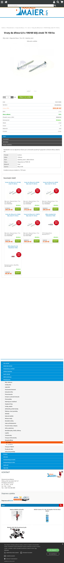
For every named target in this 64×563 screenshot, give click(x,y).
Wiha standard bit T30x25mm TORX (50, 215)
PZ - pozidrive (9, 444)
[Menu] (2, 2)
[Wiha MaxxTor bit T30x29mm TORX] (13, 256)
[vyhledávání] (58, 2)
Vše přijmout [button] (53, 550)
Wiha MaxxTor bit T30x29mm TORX (13, 246)
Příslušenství (6, 379)
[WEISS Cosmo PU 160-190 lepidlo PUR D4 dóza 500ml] (47, 517)
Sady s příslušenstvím (10, 423)
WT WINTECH (58, 105)
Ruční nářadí (6, 374)
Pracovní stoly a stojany (11, 425)
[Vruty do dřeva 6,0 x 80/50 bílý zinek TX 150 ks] (50, 193)
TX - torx (8, 442)
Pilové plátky (8, 399)
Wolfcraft (5, 465)
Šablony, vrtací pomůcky (11, 411)
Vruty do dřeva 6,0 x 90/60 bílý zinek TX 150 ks (12, 215)
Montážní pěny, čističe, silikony (13, 430)
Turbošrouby (8, 435)
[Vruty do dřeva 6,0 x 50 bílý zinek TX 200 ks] (13, 193)
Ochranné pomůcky (10, 451)
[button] (22, 558)
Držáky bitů (8, 384)
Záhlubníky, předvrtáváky (11, 409)
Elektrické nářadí (7, 366)
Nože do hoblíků (9, 416)
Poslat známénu (7, 144)
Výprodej (5, 468)
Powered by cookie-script (9, 561)
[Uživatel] (54, 2)
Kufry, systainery (9, 428)
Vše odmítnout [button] (53, 554)
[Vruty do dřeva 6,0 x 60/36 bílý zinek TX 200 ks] (31, 193)
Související (6, 139)
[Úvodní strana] (6, 2)
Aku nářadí (6, 363)
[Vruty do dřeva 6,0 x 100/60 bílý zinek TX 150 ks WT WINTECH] (32, 65)
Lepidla (7, 433)
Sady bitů (7, 387)
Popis (4, 136)
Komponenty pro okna (9, 462)
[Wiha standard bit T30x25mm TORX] (50, 224)
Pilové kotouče (8, 394)
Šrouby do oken (9, 449)
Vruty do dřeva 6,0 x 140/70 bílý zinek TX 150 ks (32, 215)
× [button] (62, 544)
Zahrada (5, 457)
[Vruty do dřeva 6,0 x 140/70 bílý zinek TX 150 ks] (31, 224)
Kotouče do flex (9, 392)
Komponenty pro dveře (9, 459)
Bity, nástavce (8, 382)
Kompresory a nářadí (8, 368)
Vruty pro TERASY (9, 446)
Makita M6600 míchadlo (17, 509)
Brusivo (5, 454)
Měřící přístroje (7, 377)
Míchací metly (8, 418)
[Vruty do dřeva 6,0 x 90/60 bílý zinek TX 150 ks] (13, 224)
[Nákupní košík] (62, 2)
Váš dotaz (5, 142)
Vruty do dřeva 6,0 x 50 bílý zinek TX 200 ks (13, 183)
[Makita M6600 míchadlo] (17, 515)
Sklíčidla (7, 413)
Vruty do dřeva (9, 440)
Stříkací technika (7, 371)
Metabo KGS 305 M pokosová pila (16, 527)
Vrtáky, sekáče (8, 406)
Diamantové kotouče (10, 389)
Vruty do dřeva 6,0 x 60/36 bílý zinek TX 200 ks (31, 183)
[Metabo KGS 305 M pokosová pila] (17, 533)
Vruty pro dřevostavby (11, 438)
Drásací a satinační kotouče (12, 397)
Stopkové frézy (9, 404)
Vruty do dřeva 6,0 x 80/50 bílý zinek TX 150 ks (50, 183)
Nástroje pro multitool (11, 401)
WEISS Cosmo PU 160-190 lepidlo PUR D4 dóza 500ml (47, 510)
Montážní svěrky (9, 421)
